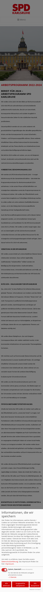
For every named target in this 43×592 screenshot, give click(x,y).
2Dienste (12, 577)
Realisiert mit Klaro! (35, 589)
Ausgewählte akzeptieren (20, 584)
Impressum (9, 564)
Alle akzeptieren (35, 584)
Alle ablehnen (6, 584)
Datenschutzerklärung (10, 562)
